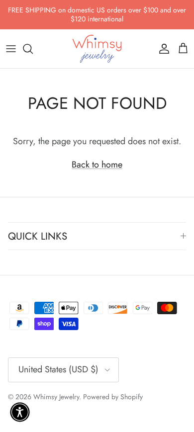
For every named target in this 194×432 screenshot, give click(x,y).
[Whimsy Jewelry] (97, 48)
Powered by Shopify (113, 397)
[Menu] (11, 49)
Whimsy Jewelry (56, 397)
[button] (20, 412)
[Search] (33, 49)
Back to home (97, 164)
